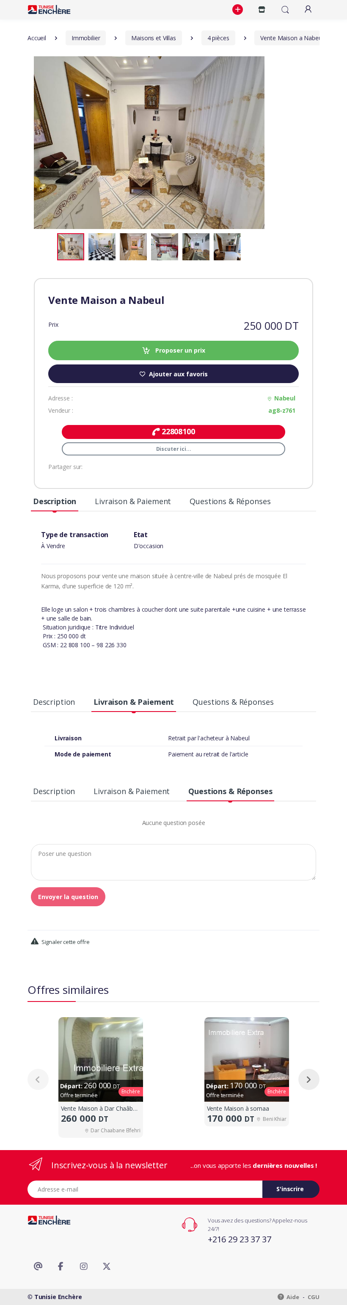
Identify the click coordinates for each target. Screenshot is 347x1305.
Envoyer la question (68, 897)
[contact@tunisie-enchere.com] (38, 1266)
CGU (313, 1297)
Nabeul (284, 398)
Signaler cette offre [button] (65, 942)
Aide (292, 1297)
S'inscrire (290, 1189)
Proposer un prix (179, 350)
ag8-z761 (281, 410)
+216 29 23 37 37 (239, 1239)
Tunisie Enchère (58, 1297)
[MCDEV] (49, 9)
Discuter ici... (173, 448)
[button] (238, 10)
